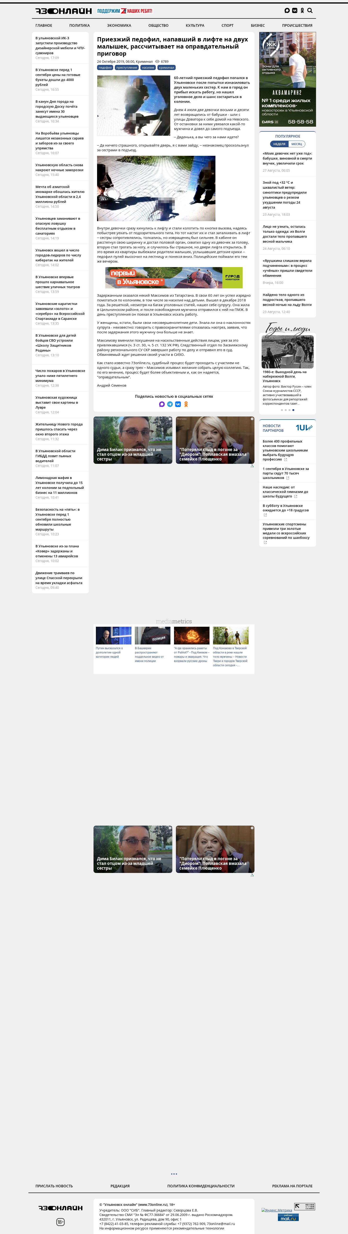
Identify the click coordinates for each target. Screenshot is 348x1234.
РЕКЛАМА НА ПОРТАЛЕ (292, 1186)
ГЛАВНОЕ (44, 25)
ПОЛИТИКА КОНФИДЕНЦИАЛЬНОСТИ (201, 1186)
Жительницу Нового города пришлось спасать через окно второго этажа (59, 429)
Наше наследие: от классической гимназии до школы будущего (285, 491)
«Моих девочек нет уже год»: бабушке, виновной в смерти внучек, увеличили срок (287, 158)
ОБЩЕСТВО (158, 25)
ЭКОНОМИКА (119, 25)
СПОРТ (227, 25)
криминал (166, 67)
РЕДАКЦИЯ (120, 1186)
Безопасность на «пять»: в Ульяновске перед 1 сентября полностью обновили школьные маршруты (58, 519)
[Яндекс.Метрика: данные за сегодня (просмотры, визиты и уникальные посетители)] (277, 1210)
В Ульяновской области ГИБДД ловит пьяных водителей (55, 456)
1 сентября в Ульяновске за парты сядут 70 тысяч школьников (286, 473)
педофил (105, 67)
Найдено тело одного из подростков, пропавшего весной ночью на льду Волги (287, 299)
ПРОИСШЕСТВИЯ (297, 25)
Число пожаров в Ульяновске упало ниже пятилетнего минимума (60, 375)
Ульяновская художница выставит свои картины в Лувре (57, 402)
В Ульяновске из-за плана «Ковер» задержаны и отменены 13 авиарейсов (57, 551)
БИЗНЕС (258, 25)
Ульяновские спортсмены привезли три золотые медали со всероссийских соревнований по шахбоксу (286, 531)
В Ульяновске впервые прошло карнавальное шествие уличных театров (58, 282)
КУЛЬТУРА (195, 25)
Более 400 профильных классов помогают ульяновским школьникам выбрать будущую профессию (285, 450)
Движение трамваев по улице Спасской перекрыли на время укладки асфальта (59, 578)
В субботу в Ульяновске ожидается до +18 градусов (286, 507)
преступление (126, 67)
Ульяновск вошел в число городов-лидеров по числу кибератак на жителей (58, 255)
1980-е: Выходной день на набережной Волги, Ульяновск (285, 376)
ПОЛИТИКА (79, 25)
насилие (148, 67)
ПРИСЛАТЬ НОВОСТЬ (54, 1186)
